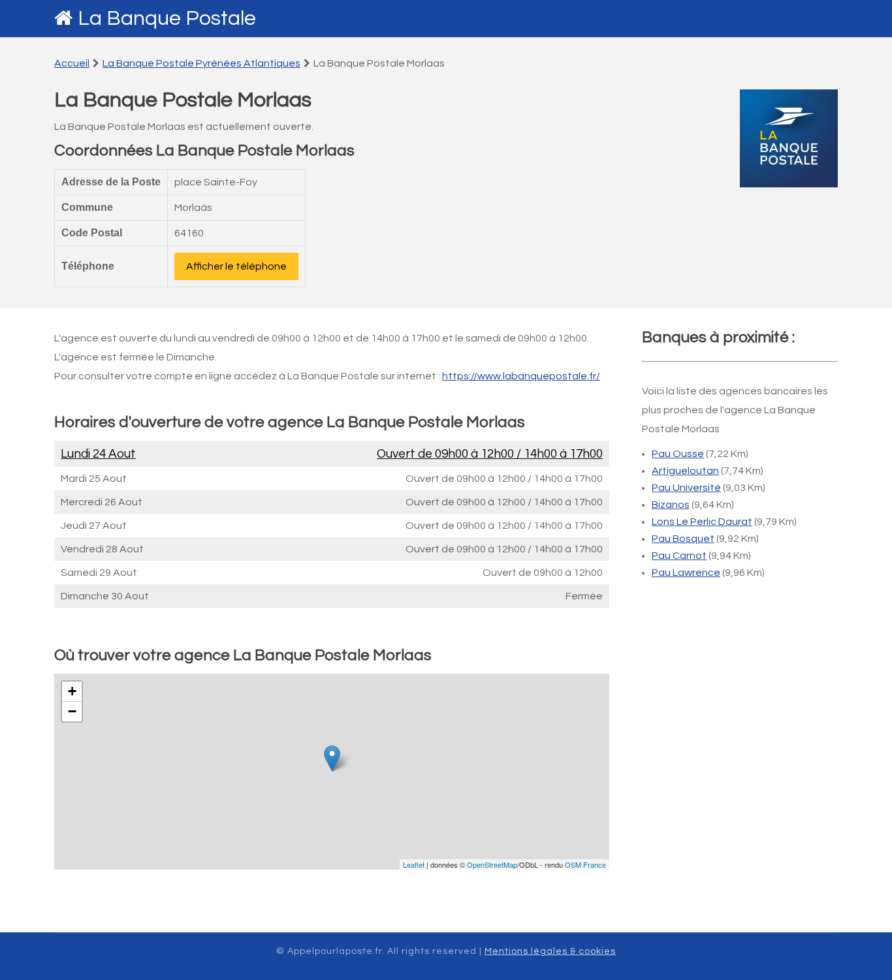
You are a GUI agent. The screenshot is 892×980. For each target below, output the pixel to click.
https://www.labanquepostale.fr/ (521, 376)
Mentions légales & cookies (550, 951)
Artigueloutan (685, 471)
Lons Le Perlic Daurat (702, 521)
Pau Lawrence (686, 572)
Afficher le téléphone (236, 266)
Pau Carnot (679, 555)
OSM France (585, 864)
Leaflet (413, 864)
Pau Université (686, 487)
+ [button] (72, 691)
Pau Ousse (678, 454)
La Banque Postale (167, 18)
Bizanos (671, 504)
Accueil (71, 63)
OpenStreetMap (492, 864)
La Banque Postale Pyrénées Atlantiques (201, 63)
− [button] (72, 711)
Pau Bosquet (683, 538)
